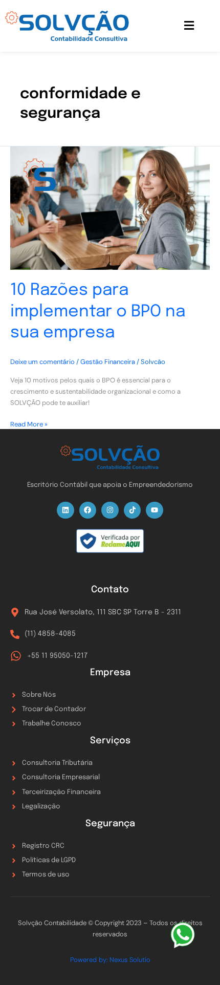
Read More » (29, 424)
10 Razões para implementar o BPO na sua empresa (97, 311)
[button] (189, 25)
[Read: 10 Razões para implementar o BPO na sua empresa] (110, 208)
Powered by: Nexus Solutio (110, 959)
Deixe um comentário (42, 361)
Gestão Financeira (107, 361)
